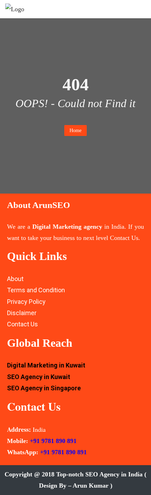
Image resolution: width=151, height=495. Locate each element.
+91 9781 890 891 (53, 440)
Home (75, 130)
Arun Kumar (91, 485)
